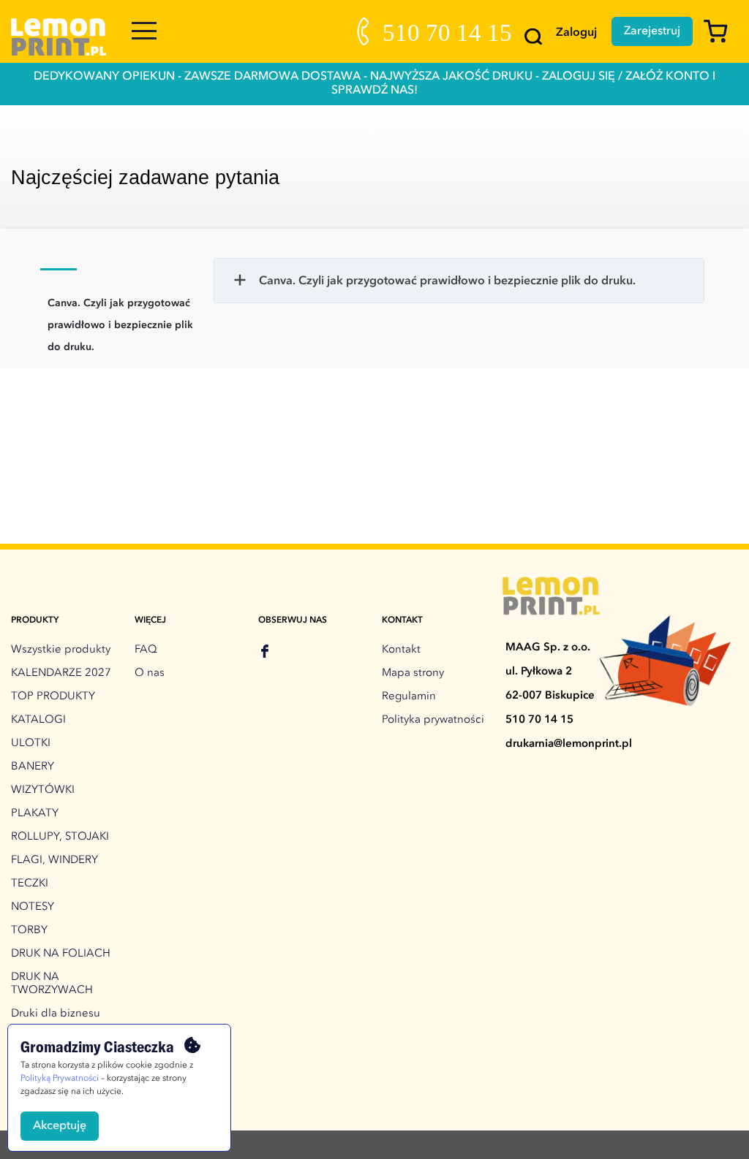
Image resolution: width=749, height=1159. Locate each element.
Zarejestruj (652, 31)
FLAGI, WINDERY (54, 860)
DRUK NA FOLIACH (60, 954)
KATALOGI (38, 720)
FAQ (146, 650)
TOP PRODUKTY (53, 696)
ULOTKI (30, 743)
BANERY (32, 766)
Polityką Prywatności (59, 1078)
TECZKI (29, 883)
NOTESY (32, 907)
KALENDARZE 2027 (61, 673)
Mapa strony (413, 673)
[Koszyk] (721, 38)
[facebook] (264, 653)
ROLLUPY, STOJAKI (60, 837)
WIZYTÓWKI (43, 790)
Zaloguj (576, 33)
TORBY (29, 930)
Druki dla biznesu (55, 1013)
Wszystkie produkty (60, 650)
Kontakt (401, 650)
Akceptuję (59, 1126)
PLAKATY (35, 813)
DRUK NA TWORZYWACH (52, 984)
